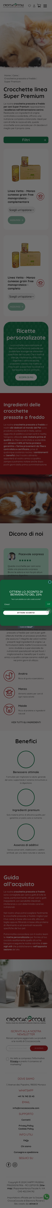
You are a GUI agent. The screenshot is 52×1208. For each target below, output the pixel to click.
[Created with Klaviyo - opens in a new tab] (26, 627)
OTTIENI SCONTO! (26, 613)
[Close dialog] (50, 582)
